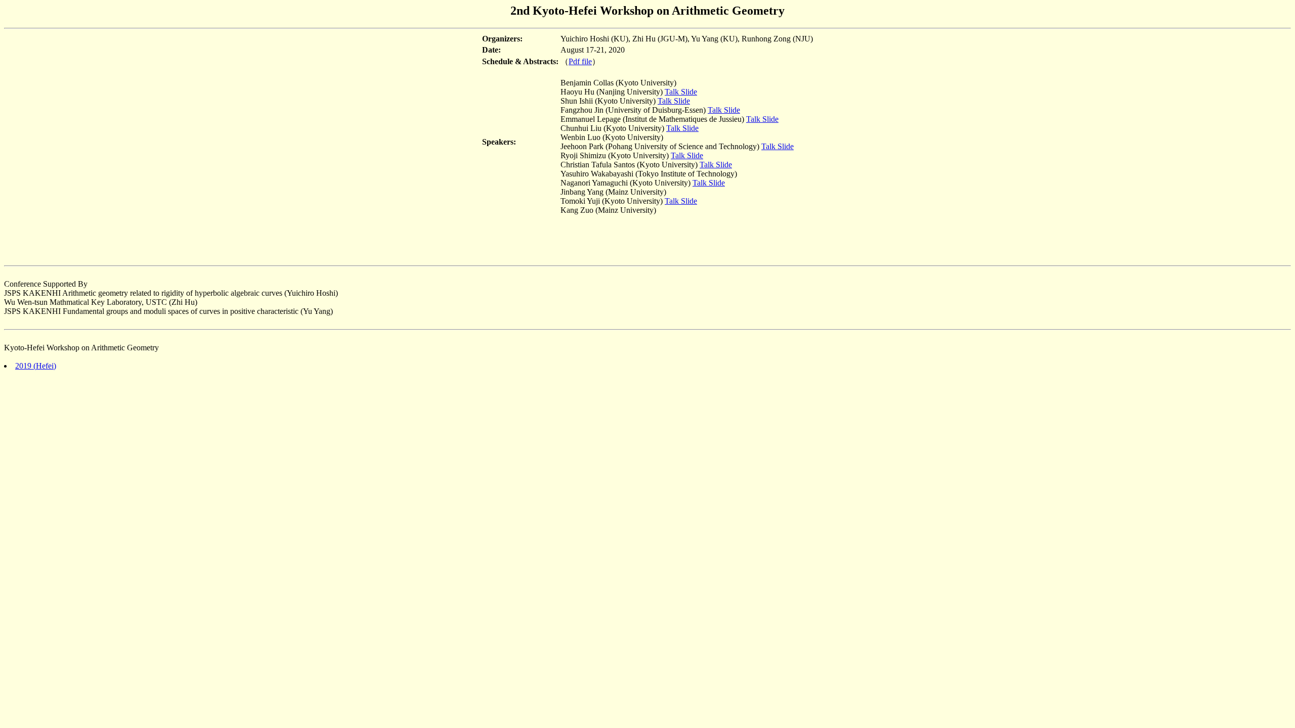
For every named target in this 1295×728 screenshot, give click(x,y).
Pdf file (580, 61)
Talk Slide (681, 91)
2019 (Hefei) (35, 365)
